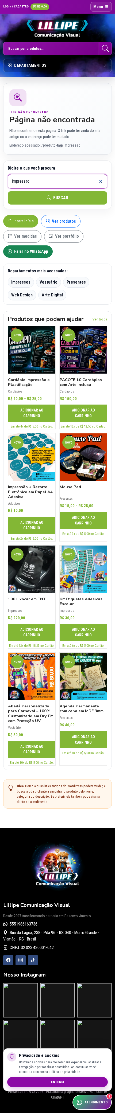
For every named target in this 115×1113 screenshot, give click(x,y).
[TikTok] (33, 960)
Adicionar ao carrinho (31, 413)
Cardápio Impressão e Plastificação (29, 382)
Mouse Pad (70, 486)
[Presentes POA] (57, 28)
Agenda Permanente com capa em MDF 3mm (81, 708)
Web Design (22, 294)
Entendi (57, 1082)
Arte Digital (52, 294)
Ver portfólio (66, 236)
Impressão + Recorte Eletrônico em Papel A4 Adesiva (30, 491)
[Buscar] (105, 48)
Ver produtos (63, 221)
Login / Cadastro (16, 6)
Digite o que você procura (31, 168)
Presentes (76, 282)
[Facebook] (8, 960)
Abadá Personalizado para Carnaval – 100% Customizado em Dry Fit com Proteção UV (30, 713)
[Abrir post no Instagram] (20, 1000)
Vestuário (48, 282)
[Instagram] (21, 960)
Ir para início (23, 221)
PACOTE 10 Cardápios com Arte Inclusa (81, 382)
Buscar (60, 197)
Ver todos (100, 319)
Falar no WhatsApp (30, 251)
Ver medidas (25, 236)
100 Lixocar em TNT (26, 599)
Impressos (20, 282)
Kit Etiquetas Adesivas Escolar (81, 601)
